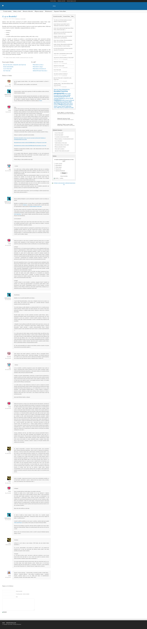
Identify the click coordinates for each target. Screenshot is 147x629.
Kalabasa (57, 100)
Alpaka (7, 57)
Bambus (14, 57)
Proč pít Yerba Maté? (59, 134)
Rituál (60, 104)
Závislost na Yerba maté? (59, 65)
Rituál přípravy (59, 165)
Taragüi (59, 106)
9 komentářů (64, 86)
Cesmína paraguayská (24, 57)
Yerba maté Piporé (18, 522)
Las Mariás (57, 101)
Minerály (62, 101)
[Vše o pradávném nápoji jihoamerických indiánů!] (5, 5)
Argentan (10, 57)
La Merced (71, 100)
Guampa (56, 98)
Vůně (69, 107)
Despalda (56, 96)
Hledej (54, 6)
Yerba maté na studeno (59, 148)
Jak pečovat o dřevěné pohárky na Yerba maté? (64, 57)
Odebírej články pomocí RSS (65, 124)
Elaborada (62, 96)
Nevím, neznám (59, 163)
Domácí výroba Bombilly (8, 66)
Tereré (40, 100)
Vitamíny (62, 107)
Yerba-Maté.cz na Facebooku (65, 112)
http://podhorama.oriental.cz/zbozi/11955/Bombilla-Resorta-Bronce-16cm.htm (30, 145)
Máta (55, 103)
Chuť (65, 93)
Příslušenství (17, 18)
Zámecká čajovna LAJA (63, 118)
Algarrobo (56, 89)
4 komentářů (64, 81)
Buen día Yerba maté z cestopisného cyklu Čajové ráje (14, 64)
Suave (55, 106)
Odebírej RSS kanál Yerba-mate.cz (40, 70)
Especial (67, 96)
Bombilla (17, 57)
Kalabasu (25, 204)
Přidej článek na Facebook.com (39, 68)
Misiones (66, 101)
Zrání (72, 107)
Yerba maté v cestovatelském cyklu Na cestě (63, 53)
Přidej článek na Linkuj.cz (38, 64)
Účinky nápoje (59, 167)
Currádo (68, 95)
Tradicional (68, 106)
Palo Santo (63, 103)
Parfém (67, 103)
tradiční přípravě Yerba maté (36, 206)
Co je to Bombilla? (9, 16)
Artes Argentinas (17, 214)
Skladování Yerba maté (58, 61)
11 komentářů (64, 59)
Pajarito (58, 103)
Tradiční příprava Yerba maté (61, 142)
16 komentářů (22, 18)
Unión (55, 107)
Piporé (71, 103)
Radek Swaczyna (8, 94)
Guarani (61, 98)
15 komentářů (64, 63)
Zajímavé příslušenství (60, 170)
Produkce (56, 104)
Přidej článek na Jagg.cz (38, 66)
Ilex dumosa (66, 98)
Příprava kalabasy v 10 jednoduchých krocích (64, 138)
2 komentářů (64, 55)
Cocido (69, 93)
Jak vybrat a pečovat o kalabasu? (61, 73)
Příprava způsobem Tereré (60, 146)
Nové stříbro (30, 57)
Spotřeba (70, 104)
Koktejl (66, 100)
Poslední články (66, 16)
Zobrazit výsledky (64, 176)
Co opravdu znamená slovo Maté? (62, 136)
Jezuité (71, 98)
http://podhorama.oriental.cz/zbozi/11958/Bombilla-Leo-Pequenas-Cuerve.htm (30, 142)
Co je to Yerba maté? (7, 68)
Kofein (63, 100)
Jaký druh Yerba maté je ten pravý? (62, 150)
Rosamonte (65, 104)
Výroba (66, 107)
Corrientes (56, 95)
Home (3, 622)
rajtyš (10, 169)
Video (58, 107)
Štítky (72, 16)
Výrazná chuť (58, 169)
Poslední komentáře (57, 16)
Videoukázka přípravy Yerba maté (62, 144)
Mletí (70, 101)
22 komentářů (64, 75)
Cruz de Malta (62, 95)
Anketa (64, 89)
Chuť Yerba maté (6, 70)
